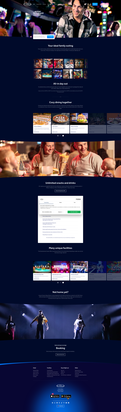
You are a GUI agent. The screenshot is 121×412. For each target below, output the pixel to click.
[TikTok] (61, 402)
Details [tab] (60, 202)
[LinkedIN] (68, 402)
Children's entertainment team (53, 375)
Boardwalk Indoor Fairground (53, 373)
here (45, 224)
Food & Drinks (50, 370)
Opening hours (78, 370)
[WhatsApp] (54, 402)
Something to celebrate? (66, 375)
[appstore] (55, 396)
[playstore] (66, 396)
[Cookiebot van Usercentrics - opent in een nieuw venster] (76, 199)
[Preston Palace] (27, 4)
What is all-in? (36, 373)
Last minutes (35, 372)
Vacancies (77, 373)
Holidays (35, 376)
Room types (35, 375)
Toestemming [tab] (46, 202)
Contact (76, 376)
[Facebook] (57, 402)
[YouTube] (66, 402)
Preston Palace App (79, 372)
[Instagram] (59, 402)
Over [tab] (74, 202)
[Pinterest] (64, 402)
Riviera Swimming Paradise (52, 372)
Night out (63, 372)
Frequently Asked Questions (80, 375)
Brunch (62, 373)
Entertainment (50, 376)
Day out (62, 370)
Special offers (36, 370)
